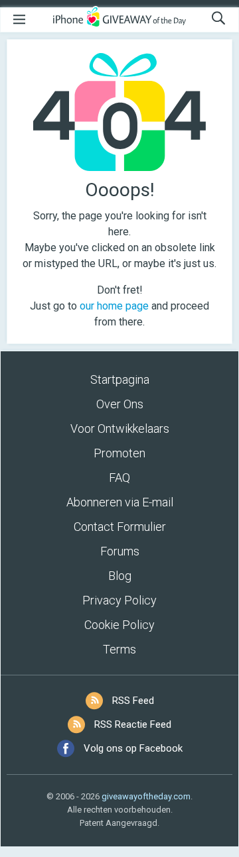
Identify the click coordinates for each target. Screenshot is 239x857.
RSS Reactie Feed (132, 724)
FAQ (119, 478)
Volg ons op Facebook (133, 748)
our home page (114, 306)
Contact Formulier (120, 527)
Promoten (119, 453)
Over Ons (119, 404)
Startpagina (119, 379)
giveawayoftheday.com (146, 796)
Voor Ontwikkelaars (119, 428)
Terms (119, 649)
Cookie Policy (119, 625)
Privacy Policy (119, 600)
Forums (119, 551)
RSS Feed (133, 701)
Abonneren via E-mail (119, 502)
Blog (119, 576)
